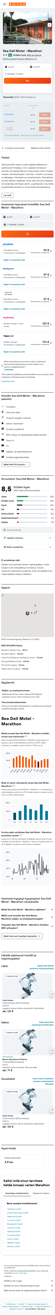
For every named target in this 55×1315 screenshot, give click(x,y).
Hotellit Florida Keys (42, 1307)
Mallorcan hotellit (14, 1216)
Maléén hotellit (13, 1242)
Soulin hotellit (13, 1239)
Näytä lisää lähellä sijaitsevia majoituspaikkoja (42, 967)
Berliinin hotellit (13, 1246)
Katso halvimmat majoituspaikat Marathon (43, 1023)
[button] (4, 4)
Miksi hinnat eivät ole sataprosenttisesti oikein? (25, 1290)
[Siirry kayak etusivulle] (17, 4)
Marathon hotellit (16, 1309)
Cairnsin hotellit (13, 1228)
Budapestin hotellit (15, 1224)
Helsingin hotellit (14, 1209)
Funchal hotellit (13, 1235)
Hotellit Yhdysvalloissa (10, 1307)
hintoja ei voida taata (19, 1273)
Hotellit (21, 1304)
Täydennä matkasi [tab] (41, 1193)
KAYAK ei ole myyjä (13, 1280)
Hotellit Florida (26, 1307)
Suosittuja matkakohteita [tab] (17, 1193)
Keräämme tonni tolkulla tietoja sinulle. (22, 1285)
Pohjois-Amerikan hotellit (36, 1304)
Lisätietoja (8, 369)
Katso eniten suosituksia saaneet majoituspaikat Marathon (43, 1081)
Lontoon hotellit (13, 1220)
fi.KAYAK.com (11, 1304)
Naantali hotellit (13, 1231)
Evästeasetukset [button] (8, 381)
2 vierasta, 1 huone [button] (14, 73)
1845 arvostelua (34, 55)
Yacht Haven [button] (7, 1000)
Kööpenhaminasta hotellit (17, 1213)
